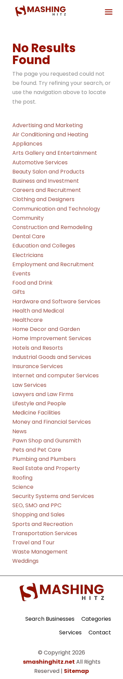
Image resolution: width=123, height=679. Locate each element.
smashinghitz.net (49, 662)
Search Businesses (49, 619)
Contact (99, 632)
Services (70, 632)
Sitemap (76, 671)
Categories (96, 619)
